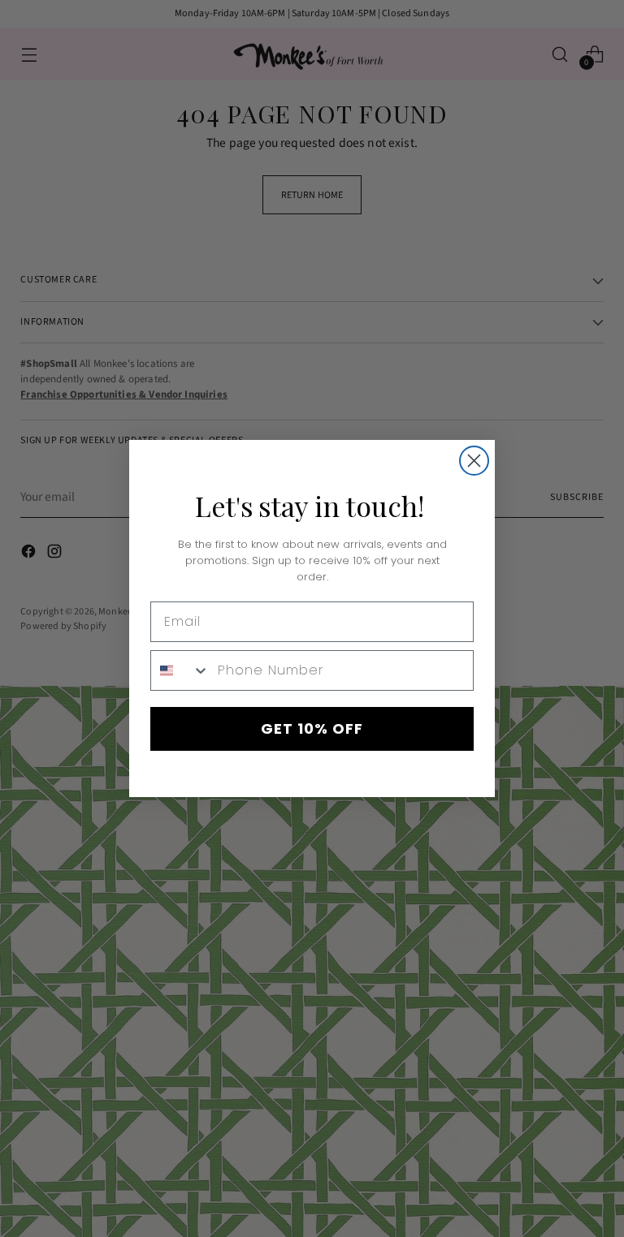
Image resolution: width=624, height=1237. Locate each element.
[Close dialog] (474, 460)
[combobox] (180, 670)
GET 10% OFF (312, 728)
